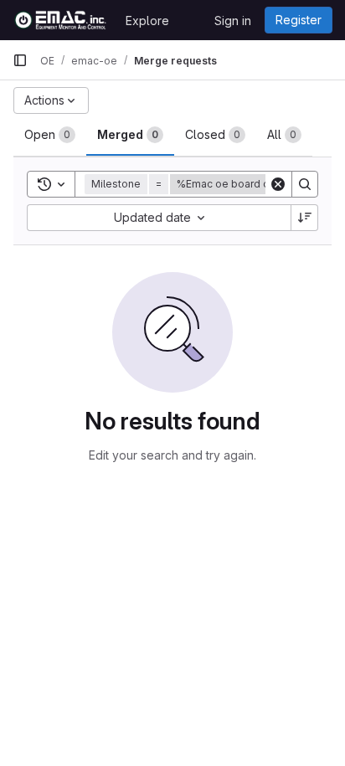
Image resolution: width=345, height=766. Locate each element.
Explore (147, 20)
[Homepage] (60, 20)
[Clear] (278, 184)
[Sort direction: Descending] (304, 217)
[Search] (304, 184)
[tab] (49, 135)
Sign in (232, 20)
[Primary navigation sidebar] (20, 60)
